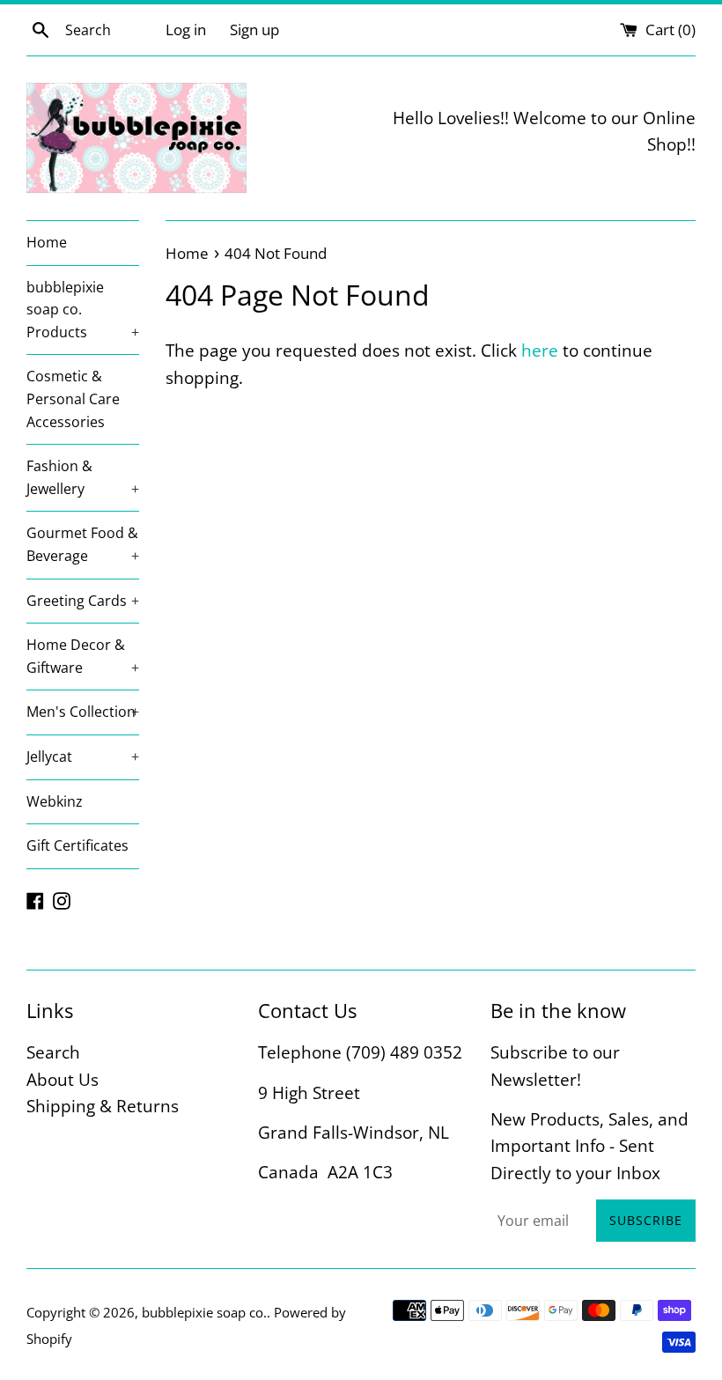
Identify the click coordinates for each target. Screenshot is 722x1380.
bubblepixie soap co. (204, 1312)
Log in (186, 29)
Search (53, 1052)
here (539, 350)
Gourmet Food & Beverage (82, 544)
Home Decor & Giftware (82, 656)
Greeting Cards (82, 600)
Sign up (254, 29)
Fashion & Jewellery (82, 477)
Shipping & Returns (102, 1106)
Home (46, 242)
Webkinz (54, 801)
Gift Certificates (77, 845)
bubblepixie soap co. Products (82, 309)
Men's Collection (82, 711)
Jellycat (82, 756)
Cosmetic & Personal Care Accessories (73, 398)
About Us (62, 1079)
